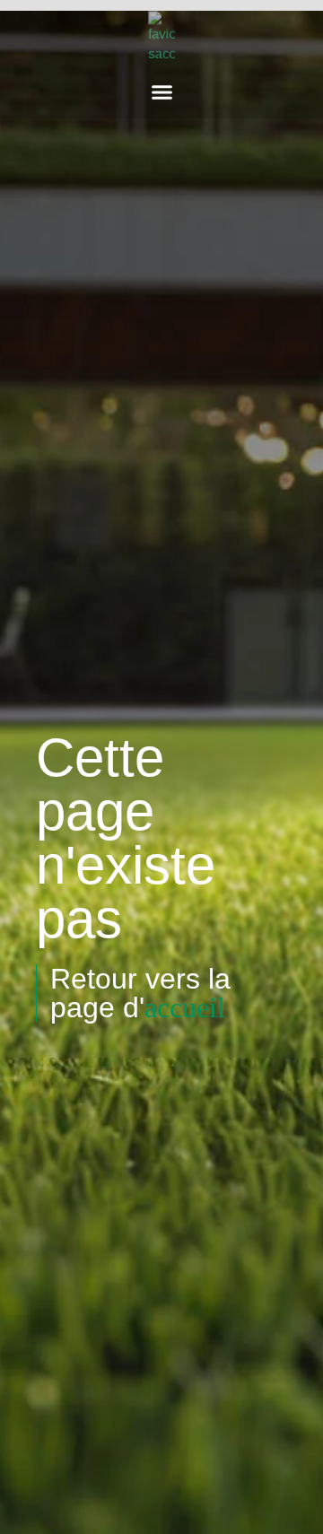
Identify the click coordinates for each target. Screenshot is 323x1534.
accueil (184, 1007)
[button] (161, 92)
